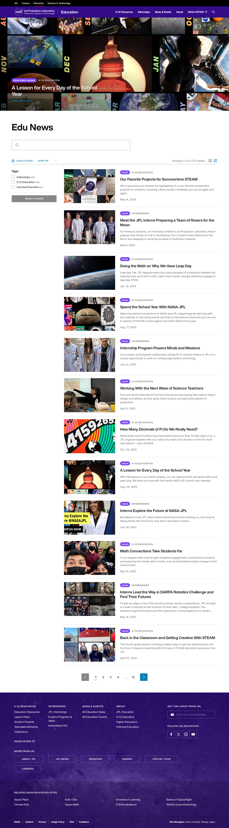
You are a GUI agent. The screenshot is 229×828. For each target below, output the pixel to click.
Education (69, 12)
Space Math (72, 804)
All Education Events (94, 717)
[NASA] (19, 12)
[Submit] (172, 714)
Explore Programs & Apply (60, 718)
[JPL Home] (40, 12)
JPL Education (125, 712)
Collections (21, 732)
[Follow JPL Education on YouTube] (193, 734)
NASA (17, 821)
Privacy (42, 821)
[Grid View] (210, 161)
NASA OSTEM (196, 12)
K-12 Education (28, 182)
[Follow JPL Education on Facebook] (171, 734)
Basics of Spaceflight (179, 799)
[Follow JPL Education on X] (178, 734)
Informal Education (30, 187)
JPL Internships (57, 712)
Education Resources (27, 712)
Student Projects (24, 722)
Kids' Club (71, 799)
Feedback (84, 821)
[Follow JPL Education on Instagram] (186, 734)
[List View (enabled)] (215, 161)
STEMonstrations (126, 804)
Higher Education (126, 722)
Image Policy (57, 821)
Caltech (29, 821)
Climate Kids (21, 804)
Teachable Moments (26, 727)
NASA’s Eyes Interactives (181, 804)
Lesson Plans (22, 717)
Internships (26, 177)
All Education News (93, 712)
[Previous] (85, 677)
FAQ (72, 821)
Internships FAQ (57, 725)
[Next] (144, 677)
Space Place (21, 799)
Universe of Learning (128, 799)
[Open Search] (213, 12)
